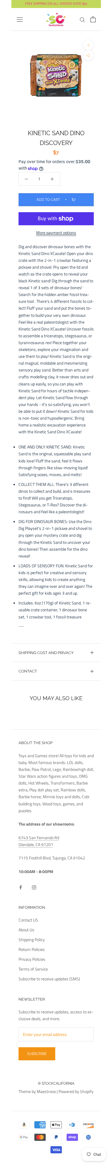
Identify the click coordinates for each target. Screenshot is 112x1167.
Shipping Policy (32, 939)
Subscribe (37, 1054)
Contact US (28, 920)
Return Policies (32, 949)
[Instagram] (34, 886)
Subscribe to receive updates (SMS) (49, 979)
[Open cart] (93, 19)
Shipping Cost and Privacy (46, 653)
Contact (28, 671)
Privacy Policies (32, 959)
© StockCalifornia (56, 1083)
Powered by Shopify (76, 1091)
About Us (26, 930)
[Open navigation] (20, 19)
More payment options (56, 232)
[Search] (82, 19)
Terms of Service (33, 969)
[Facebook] (21, 886)
